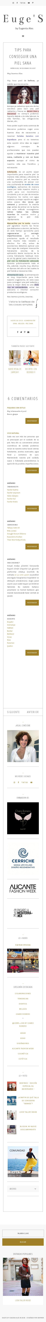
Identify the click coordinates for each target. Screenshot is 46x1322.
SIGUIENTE (13, 712)
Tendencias (23, 999)
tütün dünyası (12, 496)
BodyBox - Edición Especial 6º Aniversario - (28, 1086)
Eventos (23, 1004)
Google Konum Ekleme (16, 534)
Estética (23, 1059)
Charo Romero (23, 1014)
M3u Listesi (11, 531)
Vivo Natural (13, 433)
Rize (9, 640)
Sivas (9, 637)
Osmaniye (11, 625)
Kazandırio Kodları (14, 537)
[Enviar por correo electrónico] (28, 332)
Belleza (21, 323)
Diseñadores (23, 1043)
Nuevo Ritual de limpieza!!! (14, 371)
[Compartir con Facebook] (17, 332)
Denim (23, 1033)
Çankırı (10, 646)
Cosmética (23, 1054)
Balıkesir (10, 634)
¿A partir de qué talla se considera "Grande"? (28, 1100)
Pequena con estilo (16, 408)
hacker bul (11, 499)
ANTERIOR (33, 712)
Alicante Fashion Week (23, 1049)
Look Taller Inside (28, 1112)
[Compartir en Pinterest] (25, 332)
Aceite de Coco (17, 320)
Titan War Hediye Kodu (16, 540)
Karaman (10, 643)
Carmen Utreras (23, 945)
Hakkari (10, 628)
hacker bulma (12, 490)
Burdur (10, 631)
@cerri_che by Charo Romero (23, 1024)
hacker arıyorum (13, 493)
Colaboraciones (23, 993)
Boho (22, 1038)
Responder (32, 421)
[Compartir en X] (21, 332)
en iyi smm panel (22, 575)
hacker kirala (12, 502)
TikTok (22, 3)
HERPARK (41, 1318)
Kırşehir (10, 622)
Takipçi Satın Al (13, 528)
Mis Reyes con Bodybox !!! (31, 371)
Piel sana (29, 323)
